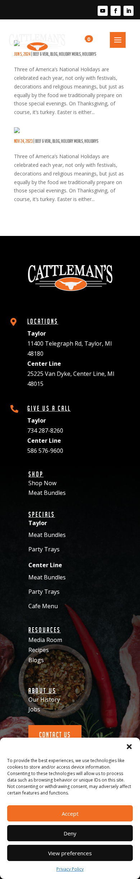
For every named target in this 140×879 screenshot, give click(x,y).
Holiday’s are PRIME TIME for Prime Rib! (55, 136)
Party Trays (44, 549)
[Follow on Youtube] (103, 11)
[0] (79, 42)
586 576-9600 (45, 451)
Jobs (34, 709)
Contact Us (55, 735)
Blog (56, 141)
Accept (70, 813)
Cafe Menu (43, 606)
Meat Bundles (47, 493)
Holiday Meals (72, 141)
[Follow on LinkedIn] (128, 11)
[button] (129, 746)
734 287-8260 (45, 430)
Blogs (36, 660)
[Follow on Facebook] (116, 11)
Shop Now (42, 483)
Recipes (38, 650)
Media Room (45, 640)
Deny (70, 833)
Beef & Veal (43, 141)
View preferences (70, 853)
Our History (44, 699)
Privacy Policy (70, 869)
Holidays (91, 141)
